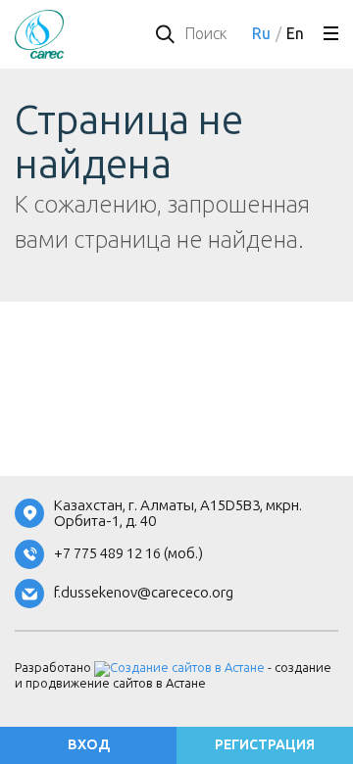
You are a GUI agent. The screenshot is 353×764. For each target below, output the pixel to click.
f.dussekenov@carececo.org (143, 593)
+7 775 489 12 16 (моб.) (128, 554)
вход (89, 745)
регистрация (265, 745)
